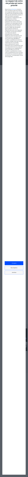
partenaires (13, 9)
